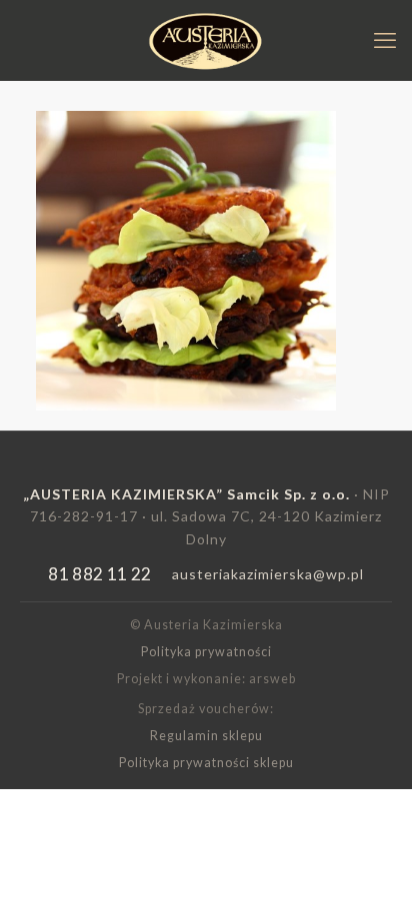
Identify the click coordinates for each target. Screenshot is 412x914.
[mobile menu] (385, 40)
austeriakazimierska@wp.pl (268, 573)
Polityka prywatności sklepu (206, 762)
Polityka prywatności (206, 651)
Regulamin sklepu (206, 735)
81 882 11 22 (99, 573)
